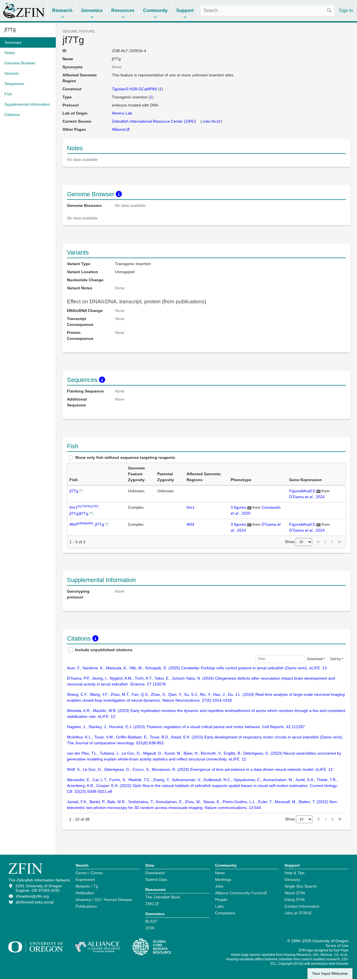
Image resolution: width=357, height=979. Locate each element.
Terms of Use (337, 945)
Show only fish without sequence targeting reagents (125, 457)
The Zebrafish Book (162, 897)
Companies (225, 913)
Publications (86, 906)
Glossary (292, 879)
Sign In (346, 10)
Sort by (335, 659)
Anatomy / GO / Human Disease (104, 899)
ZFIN (149, 928)
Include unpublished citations (103, 650)
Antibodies (85, 893)
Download (315, 659)
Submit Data (156, 879)
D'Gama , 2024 (307, 497)
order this (210, 121)
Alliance (119, 129)
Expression (85, 879)
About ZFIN (294, 893)
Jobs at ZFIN (295, 913)
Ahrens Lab (122, 113)
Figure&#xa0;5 (302, 491)
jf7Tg (73, 491)
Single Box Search (300, 886)
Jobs (219, 886)
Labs (219, 906)
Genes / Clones (89, 873)
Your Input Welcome (330, 973)
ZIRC (150, 904)
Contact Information (301, 906)
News (220, 873)
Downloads (155, 873)
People (221, 899)
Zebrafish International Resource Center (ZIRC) (154, 121)
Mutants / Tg (87, 886)
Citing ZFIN (294, 899)
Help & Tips (294, 873)
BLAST (151, 921)
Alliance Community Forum (239, 893)
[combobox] (268, 10)
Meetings (223, 879)
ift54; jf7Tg (86, 524)
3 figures (238, 507)
